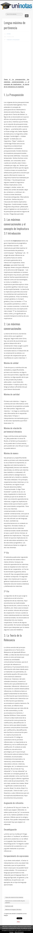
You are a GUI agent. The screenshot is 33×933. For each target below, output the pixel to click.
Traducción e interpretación (13, 39)
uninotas (9, 34)
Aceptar (11, 932)
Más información (19, 932)
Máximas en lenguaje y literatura (13, 909)
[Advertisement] (16, 60)
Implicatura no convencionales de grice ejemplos (15, 901)
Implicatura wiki (9, 906)
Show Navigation (26, 15)
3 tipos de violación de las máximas (14, 897)
